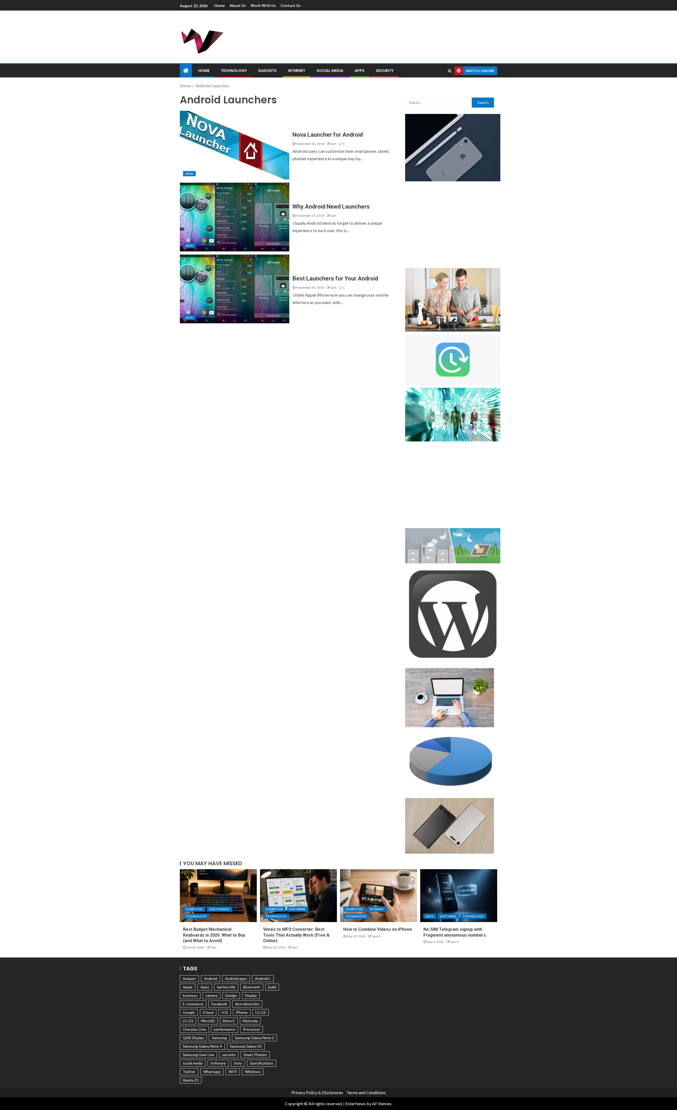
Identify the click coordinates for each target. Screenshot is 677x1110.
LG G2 (260, 1012)
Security (385, 70)
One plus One (194, 1029)
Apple (188, 987)
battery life (226, 987)
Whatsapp (212, 1071)
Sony (238, 1063)
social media (193, 1063)
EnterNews (355, 1103)
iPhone (242, 1012)
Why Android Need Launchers (331, 206)
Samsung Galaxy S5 (246, 1046)
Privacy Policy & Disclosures (317, 1092)
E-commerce (193, 1004)
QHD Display (193, 1037)
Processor (251, 1029)
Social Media (330, 70)
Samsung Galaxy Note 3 (254, 1037)
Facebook (219, 1004)
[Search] (449, 71)
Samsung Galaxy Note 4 (202, 1046)
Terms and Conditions (366, 1092)
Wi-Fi (232, 1071)
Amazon (189, 978)
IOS (224, 1012)
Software (298, 909)
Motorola (250, 1021)
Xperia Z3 (191, 1080)
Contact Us (291, 5)
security (229, 1054)
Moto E (229, 1021)
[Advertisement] (394, 36)
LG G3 (188, 1021)
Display (251, 995)
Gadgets (267, 70)
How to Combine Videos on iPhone (377, 929)
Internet (296, 70)
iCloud (208, 1012)
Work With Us (263, 5)
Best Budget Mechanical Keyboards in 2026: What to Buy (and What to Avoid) (214, 935)
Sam (333, 144)
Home (219, 5)
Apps (359, 70)
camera (211, 995)
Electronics (219, 909)
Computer (194, 909)
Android (210, 978)
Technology (234, 70)
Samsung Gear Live (198, 1054)
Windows (252, 1071)
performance (224, 1029)
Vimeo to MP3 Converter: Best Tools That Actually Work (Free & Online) (296, 935)
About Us (238, 5)
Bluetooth (251, 987)
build (272, 987)
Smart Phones (255, 1054)
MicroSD (208, 1021)
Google (189, 1012)
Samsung (219, 1037)
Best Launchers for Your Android (335, 278)
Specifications (261, 1063)
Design (231, 995)
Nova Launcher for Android (327, 134)
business (190, 995)
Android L (263, 978)
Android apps (236, 978)
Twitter (189, 1071)
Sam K (376, 936)
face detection (247, 1004)
